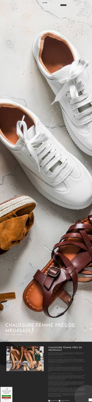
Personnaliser (6, 399)
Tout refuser (6, 397)
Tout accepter (6, 395)
